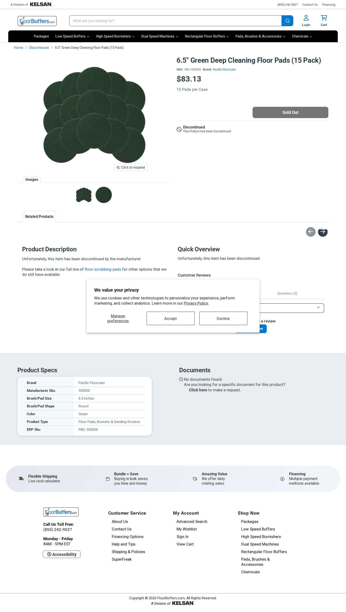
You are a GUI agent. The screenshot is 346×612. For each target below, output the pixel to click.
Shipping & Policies (128, 551)
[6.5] (84, 194)
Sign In (183, 536)
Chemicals (250, 572)
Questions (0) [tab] (287, 293)
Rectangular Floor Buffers (264, 551)
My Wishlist (187, 529)
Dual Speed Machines (260, 544)
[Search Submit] (287, 21)
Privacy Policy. (196, 303)
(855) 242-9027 (288, 4)
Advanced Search (192, 521)
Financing (328, 4)
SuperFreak (122, 559)
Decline (223, 318)
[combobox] (181, 20)
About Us (120, 521)
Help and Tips (124, 544)
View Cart (185, 544)
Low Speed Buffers (258, 529)
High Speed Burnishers (261, 536)
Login (306, 25)
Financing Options (128, 536)
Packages (249, 521)
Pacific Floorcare (224, 69)
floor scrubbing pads (103, 269)
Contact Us (310, 4)
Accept (170, 318)
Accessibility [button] (63, 554)
